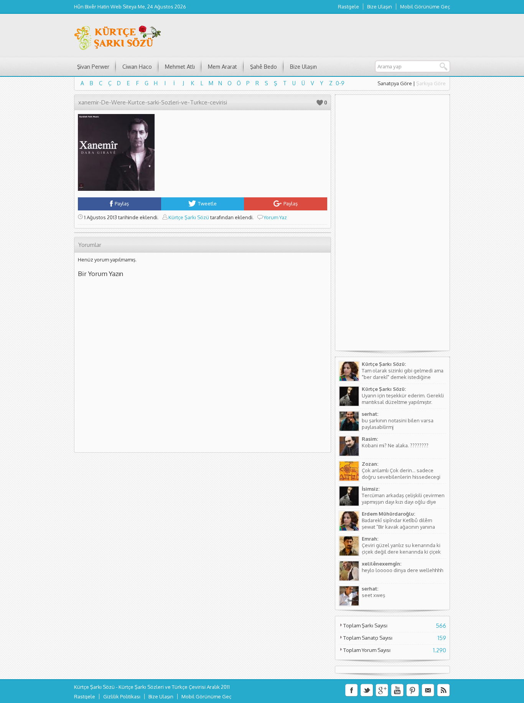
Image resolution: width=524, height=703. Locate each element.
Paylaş (122, 203)
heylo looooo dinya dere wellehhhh (402, 570)
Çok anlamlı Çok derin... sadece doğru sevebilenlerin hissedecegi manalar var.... (401, 476)
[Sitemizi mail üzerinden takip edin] (428, 690)
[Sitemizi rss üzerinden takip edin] (443, 690)
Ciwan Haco (137, 66)
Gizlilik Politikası (121, 696)
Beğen (319, 103)
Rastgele (348, 6)
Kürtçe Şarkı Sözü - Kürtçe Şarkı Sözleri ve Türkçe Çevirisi (140, 687)
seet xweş (373, 595)
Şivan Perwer (93, 66)
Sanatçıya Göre (394, 83)
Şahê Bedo (263, 66)
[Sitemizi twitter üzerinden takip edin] (366, 690)
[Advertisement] (392, 226)
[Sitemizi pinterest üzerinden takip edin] (412, 690)
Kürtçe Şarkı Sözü (188, 217)
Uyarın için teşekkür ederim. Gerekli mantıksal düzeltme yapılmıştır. (403, 398)
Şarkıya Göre (431, 83)
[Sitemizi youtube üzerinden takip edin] (397, 690)
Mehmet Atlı (180, 66)
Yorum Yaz (275, 217)
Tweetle (207, 203)
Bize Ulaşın (379, 6)
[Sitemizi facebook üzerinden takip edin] (351, 690)
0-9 (340, 83)
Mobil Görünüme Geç (425, 6)
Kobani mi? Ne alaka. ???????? (395, 445)
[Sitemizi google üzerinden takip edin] (382, 690)
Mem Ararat (222, 66)
